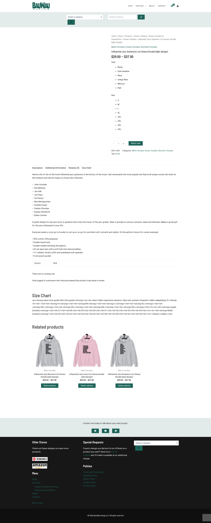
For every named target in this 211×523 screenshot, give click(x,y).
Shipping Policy (90, 475)
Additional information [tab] (55, 168)
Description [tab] (37, 168)
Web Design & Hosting (45, 490)
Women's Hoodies (149, 47)
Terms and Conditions (93, 472)
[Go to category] (71, 22)
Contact (162, 6)
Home (113, 36)
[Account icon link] (178, 6)
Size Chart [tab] (86, 168)
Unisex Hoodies (130, 39)
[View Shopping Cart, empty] (172, 6)
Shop (130, 6)
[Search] (141, 17)
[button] (145, 6)
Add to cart (135, 143)
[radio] (148, 67)
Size (113, 95)
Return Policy (89, 479)
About (152, 6)
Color (113, 62)
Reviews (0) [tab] (74, 168)
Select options (49, 385)
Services (140, 6)
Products (128, 36)
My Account (37, 503)
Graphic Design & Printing (46, 486)
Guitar (117, 154)
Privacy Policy (89, 486)
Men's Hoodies (118, 47)
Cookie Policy (89, 482)
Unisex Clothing (140, 36)
